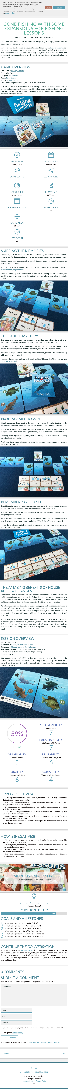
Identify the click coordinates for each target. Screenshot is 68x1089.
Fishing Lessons (56, 48)
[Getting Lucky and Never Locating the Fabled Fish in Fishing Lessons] (34, 414)
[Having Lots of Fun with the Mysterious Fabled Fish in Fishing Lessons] (34, 718)
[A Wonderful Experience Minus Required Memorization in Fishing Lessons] (34, 497)
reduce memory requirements (12, 270)
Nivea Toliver (11, 78)
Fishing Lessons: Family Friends (23, 647)
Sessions (33, 37)
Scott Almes (13, 76)
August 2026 (25, 1072)
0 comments (46, 37)
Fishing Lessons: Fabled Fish (22, 645)
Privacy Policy (17, 1033)
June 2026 (44, 1072)
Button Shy (13, 80)
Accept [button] (59, 8)
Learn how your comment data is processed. (44, 1042)
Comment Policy (27, 1081)
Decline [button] (48, 8)
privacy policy (10, 13)
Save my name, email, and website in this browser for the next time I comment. (33, 1028)
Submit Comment (9, 1037)
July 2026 (35, 1072)
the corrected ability (8, 361)
